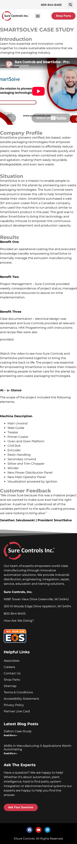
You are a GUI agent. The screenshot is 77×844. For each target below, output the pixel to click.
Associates (11, 660)
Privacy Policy (14, 705)
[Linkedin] (47, 830)
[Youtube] (38, 830)
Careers (9, 667)
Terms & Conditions (18, 692)
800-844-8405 (51, 5)
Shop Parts (12, 679)
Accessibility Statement (21, 698)
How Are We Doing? (19, 620)
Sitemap (10, 686)
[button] (70, 4)
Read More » (10, 735)
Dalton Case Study (18, 731)
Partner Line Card (17, 711)
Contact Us (12, 673)
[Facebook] (30, 830)
